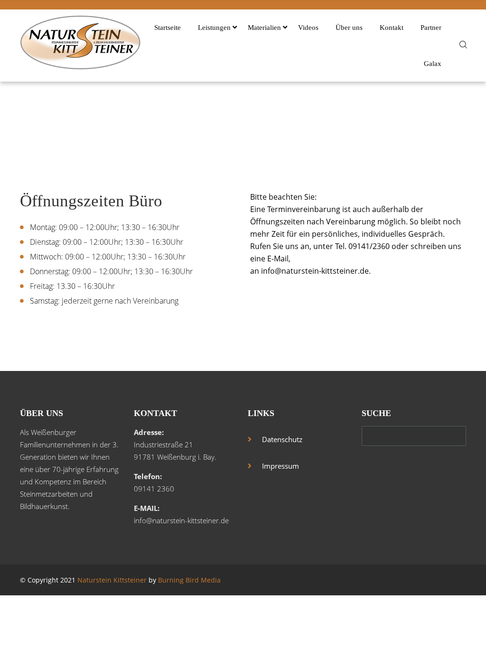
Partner (431, 27)
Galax (432, 63)
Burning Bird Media (189, 579)
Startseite (167, 27)
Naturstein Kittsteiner (112, 579)
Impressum (280, 466)
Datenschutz (282, 439)
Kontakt (391, 27)
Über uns (349, 27)
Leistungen (214, 27)
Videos (308, 27)
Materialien (264, 27)
